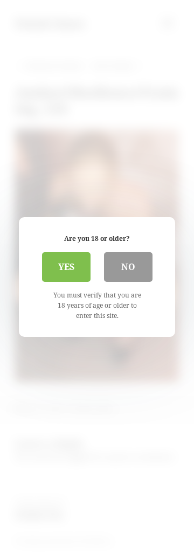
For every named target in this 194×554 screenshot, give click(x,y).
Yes (66, 267)
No (128, 267)
